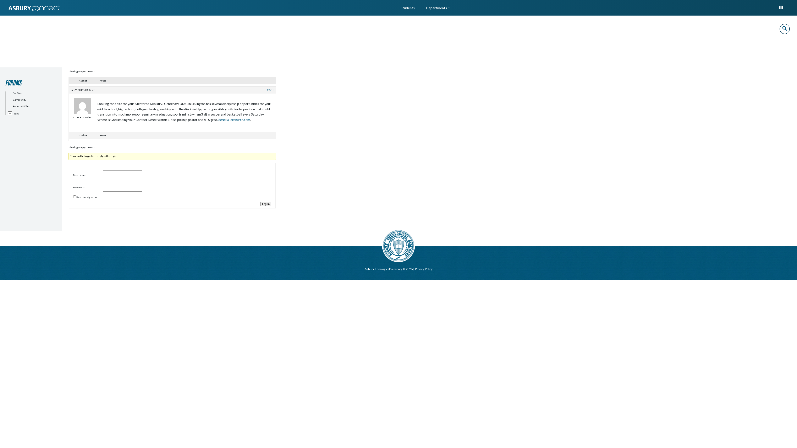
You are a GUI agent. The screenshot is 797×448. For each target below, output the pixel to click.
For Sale (17, 93)
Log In (266, 204)
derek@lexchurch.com (234, 120)
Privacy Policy (424, 269)
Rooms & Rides (21, 106)
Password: (79, 187)
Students (408, 8)
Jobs (16, 113)
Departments (437, 8)
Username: (79, 175)
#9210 (270, 89)
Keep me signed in (86, 197)
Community (19, 99)
